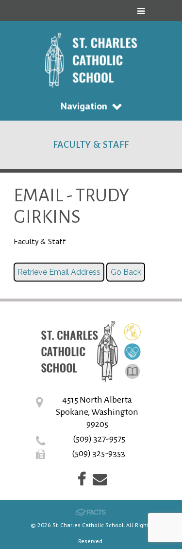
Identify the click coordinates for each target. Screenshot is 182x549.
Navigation (84, 106)
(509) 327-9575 (99, 438)
